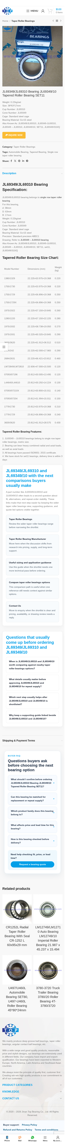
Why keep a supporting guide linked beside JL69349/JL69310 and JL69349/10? (28, 716)
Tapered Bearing (38, 152)
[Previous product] (53, 21)
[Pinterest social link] (19, 161)
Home (5, 21)
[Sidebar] (4, 347)
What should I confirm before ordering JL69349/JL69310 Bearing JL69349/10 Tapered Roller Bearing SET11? (29, 785)
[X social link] (15, 161)
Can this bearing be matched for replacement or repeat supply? (28, 803)
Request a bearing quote (31, 869)
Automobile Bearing (18, 152)
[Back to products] (57, 21)
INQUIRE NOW (15, 135)
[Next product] (61, 21)
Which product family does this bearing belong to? (28, 817)
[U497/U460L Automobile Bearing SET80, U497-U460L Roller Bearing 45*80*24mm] (16, 973)
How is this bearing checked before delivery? (30, 845)
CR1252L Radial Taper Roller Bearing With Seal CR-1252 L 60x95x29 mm (16, 939)
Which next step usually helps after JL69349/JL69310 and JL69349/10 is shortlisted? (28, 698)
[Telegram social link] (27, 161)
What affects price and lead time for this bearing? (30, 832)
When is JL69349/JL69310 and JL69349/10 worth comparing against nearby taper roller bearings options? (29, 662)
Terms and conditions (46, 1132)
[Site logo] (7, 10)
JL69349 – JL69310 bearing (35, 240)
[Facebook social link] (11, 161)
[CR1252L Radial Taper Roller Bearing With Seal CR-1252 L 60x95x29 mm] (16, 913)
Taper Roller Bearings (23, 21)
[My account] (43, 11)
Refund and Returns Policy (17, 1132)
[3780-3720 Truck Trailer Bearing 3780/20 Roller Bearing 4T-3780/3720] (46, 973)
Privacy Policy (29, 1127)
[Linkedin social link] (23, 161)
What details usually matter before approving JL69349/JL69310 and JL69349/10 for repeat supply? (27, 680)
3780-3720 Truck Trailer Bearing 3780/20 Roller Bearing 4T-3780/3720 (46, 999)
